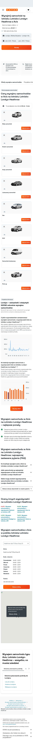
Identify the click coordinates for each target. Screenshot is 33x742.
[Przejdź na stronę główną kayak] (12, 10)
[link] (16, 408)
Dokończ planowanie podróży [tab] (13, 669)
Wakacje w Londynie (11, 687)
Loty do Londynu (9, 682)
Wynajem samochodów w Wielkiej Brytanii (15, 702)
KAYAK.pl (11, 700)
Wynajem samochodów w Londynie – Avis (15, 707)
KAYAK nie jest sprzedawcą (11, 730)
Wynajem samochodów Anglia (15, 704)
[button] (3, 10)
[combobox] (10, 25)
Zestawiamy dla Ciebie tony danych (14, 733)
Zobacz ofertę (26, 128)
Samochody (19, 700)
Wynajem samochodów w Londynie (15, 705)
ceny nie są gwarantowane (9, 724)
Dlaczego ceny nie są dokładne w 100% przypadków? (15, 736)
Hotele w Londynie (10, 684)
